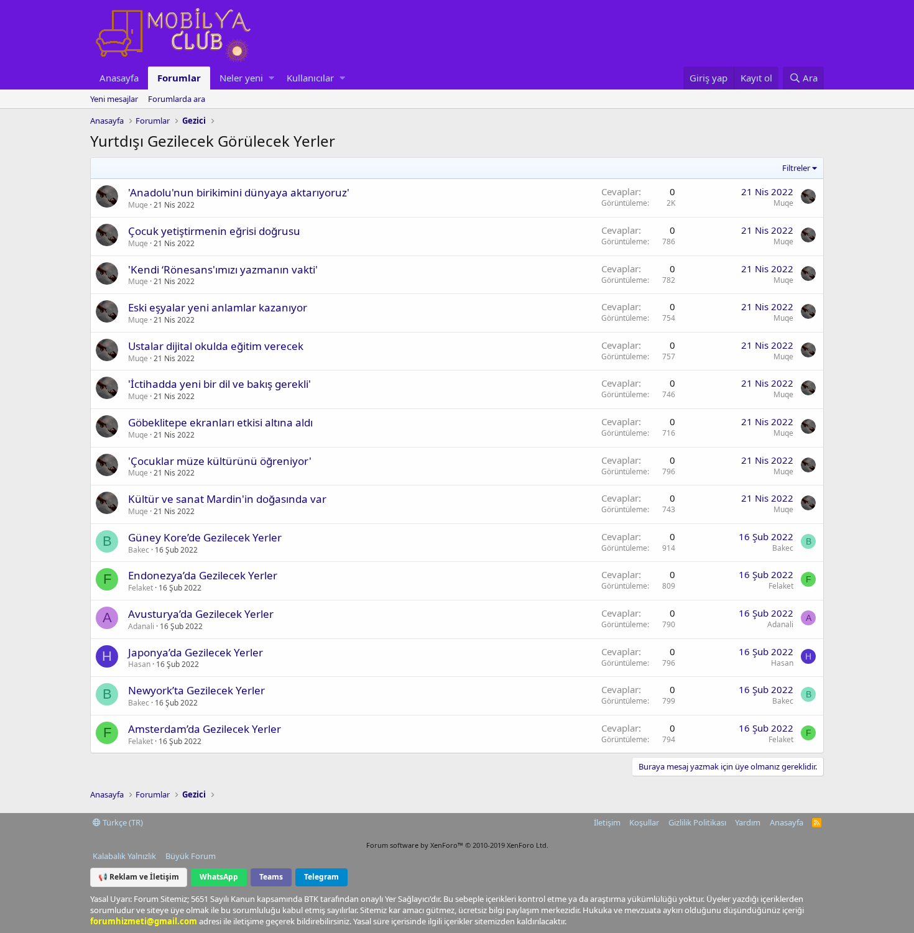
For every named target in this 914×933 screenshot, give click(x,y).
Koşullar (644, 822)
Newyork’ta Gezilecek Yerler (196, 690)
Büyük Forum (190, 856)
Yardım (747, 822)
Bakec (138, 550)
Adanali (141, 626)
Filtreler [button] (796, 167)
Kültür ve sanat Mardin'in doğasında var (227, 499)
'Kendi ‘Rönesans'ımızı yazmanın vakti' (223, 269)
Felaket (140, 587)
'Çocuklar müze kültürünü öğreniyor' (220, 461)
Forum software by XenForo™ (457, 845)
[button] (271, 78)
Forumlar (179, 77)
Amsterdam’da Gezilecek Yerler (204, 729)
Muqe (138, 205)
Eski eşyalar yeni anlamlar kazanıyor (217, 307)
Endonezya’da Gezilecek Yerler (202, 575)
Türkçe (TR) (122, 822)
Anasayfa (119, 77)
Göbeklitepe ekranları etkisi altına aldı (220, 422)
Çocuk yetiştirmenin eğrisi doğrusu (214, 231)
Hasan (139, 664)
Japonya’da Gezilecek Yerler (195, 652)
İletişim (607, 822)
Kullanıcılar (310, 77)
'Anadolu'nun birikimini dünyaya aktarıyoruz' (238, 192)
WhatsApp (219, 876)
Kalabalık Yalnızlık (124, 856)
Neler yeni (241, 77)
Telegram (321, 876)
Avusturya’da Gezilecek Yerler (201, 614)
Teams (271, 876)
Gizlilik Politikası (697, 822)
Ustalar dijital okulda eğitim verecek (215, 346)
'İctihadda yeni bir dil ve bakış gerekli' (219, 384)
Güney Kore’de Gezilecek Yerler (205, 537)
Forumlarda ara (176, 98)
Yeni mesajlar (114, 98)
